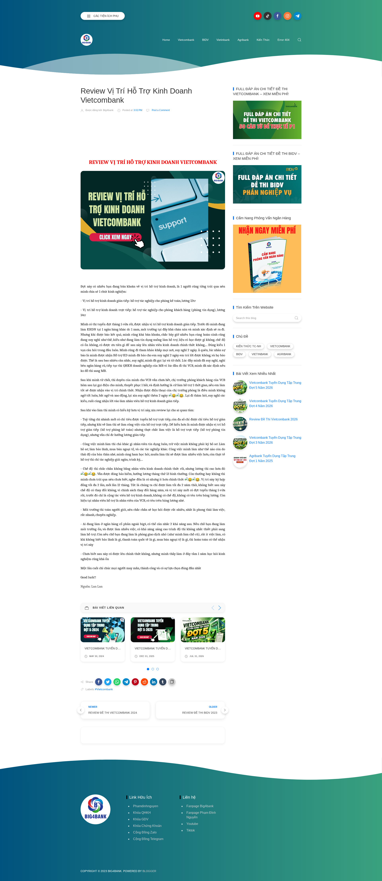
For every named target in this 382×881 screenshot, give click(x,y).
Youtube (192, 823)
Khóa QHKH (142, 812)
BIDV (205, 39)
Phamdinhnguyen (145, 806)
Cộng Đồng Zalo (145, 832)
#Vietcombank (104, 689)
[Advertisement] (153, 127)
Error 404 (283, 39)
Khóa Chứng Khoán (147, 825)
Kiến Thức (263, 39)
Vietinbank (223, 39)
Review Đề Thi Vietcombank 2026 (273, 419)
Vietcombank (186, 39)
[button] (98, 681)
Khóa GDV (140, 819)
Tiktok (190, 830)
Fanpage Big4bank (199, 806)
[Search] (299, 40)
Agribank (243, 39)
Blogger (149, 871)
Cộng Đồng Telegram (148, 839)
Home (166, 39)
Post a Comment (160, 110)
